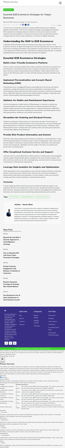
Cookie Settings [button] (4, 356)
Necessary (4, 377)
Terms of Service (52, 321)
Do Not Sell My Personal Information (53, 334)
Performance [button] (3, 418)
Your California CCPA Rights (53, 329)
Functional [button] (3, 410)
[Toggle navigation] (60, 3)
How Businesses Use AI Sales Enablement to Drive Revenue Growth (11, 297)
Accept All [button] (12, 356)
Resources (22, 324)
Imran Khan (7, 24)
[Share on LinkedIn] (28, 25)
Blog (20, 315)
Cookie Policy (51, 324)
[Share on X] (25, 25)
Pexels (59, 25)
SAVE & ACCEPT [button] (4, 447)
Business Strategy (36, 316)
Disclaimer (51, 318)
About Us (21, 318)
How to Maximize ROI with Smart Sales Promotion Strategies (11, 255)
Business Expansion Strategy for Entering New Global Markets (11, 284)
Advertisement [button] (4, 433)
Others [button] (2, 441)
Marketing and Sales (36, 322)
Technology (37, 326)
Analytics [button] (2, 426)
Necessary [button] (3, 375)
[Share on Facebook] (23, 25)
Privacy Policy (51, 315)
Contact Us (22, 321)
